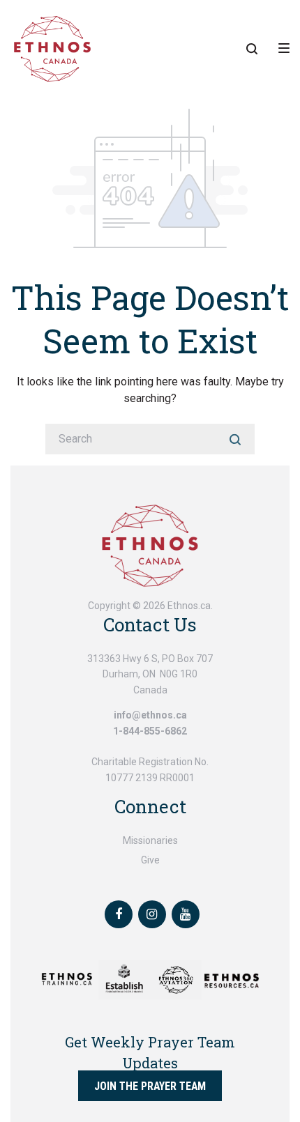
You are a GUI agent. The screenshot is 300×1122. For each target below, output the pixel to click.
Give (150, 860)
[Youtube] (185, 914)
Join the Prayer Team (150, 1085)
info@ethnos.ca (150, 715)
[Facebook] (118, 914)
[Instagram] (152, 914)
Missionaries (150, 840)
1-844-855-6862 (150, 731)
